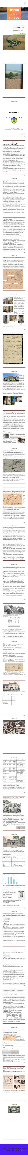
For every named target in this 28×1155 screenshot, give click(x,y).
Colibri (22, 1150)
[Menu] (25, 3)
